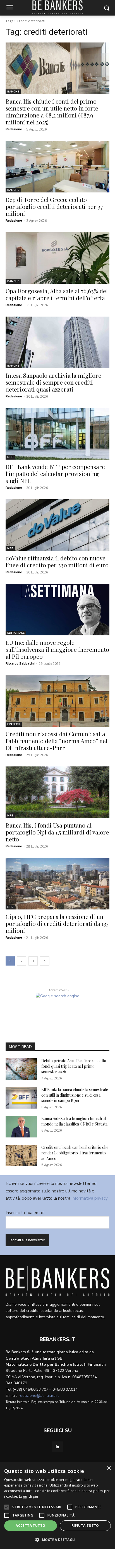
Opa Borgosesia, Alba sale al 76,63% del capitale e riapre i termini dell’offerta (57, 294)
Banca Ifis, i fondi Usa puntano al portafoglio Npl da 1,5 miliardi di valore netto (57, 832)
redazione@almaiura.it (39, 1395)
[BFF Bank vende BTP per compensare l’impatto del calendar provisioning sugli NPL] (57, 434)
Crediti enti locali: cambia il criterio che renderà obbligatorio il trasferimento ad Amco (74, 1153)
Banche (13, 92)
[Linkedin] (57, 1447)
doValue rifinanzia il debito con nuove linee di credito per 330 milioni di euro (57, 561)
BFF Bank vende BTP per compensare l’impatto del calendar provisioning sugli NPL (55, 473)
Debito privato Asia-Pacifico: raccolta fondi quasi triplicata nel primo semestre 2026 (73, 1066)
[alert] (57, 1505)
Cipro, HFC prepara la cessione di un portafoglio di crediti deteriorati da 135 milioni (57, 923)
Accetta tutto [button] (30, 1525)
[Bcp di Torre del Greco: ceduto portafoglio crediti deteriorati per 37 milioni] (57, 166)
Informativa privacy (89, 1198)
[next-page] (44, 961)
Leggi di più (28, 1496)
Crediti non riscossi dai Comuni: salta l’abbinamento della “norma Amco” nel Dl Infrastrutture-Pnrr (56, 740)
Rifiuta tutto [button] (85, 1525)
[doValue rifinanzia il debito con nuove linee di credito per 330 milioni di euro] (57, 525)
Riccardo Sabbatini (20, 663)
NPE (10, 457)
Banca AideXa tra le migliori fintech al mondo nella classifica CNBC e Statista (74, 1121)
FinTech (13, 724)
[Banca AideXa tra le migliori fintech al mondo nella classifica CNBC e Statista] (21, 1126)
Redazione (14, 129)
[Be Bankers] (57, 1281)
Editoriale (16, 633)
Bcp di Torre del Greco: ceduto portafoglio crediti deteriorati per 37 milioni (54, 206)
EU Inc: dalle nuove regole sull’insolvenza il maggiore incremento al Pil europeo (57, 649)
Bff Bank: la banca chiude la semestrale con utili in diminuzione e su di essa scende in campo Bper (74, 1095)
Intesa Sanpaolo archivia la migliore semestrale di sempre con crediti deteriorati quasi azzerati (53, 382)
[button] (57, 1540)
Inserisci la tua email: (25, 1212)
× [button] (109, 1468)
